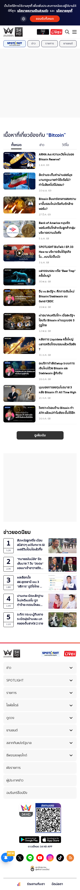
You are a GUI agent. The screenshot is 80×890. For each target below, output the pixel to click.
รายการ (49, 43)
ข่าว (33, 43)
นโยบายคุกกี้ (64, 11)
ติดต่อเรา (57, 884)
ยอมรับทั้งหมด (45, 18)
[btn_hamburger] (74, 32)
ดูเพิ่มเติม (40, 435)
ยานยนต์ (68, 43)
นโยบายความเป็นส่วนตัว (32, 11)
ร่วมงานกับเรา (36, 884)
